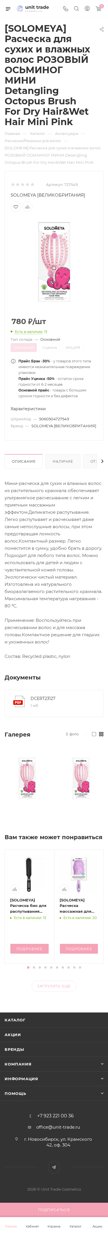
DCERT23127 (43, 698)
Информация (21, 1078)
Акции (13, 1034)
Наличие (63, 461)
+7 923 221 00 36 (55, 1116)
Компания (18, 1064)
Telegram (54, 1167)
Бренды (14, 1049)
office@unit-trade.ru (58, 1127)
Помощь (15, 1093)
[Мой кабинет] (87, 9)
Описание (23, 461)
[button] (28, 967)
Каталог (15, 1020)
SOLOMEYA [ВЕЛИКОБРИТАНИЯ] (48, 195)
